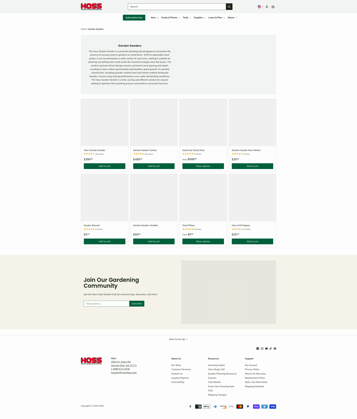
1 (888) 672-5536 (120, 368)
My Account (251, 365)
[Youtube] (266, 348)
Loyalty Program (180, 377)
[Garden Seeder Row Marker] (252, 122)
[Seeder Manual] (104, 197)
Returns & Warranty (255, 373)
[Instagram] (262, 348)
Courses (212, 377)
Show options (196, 167)
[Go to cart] (273, 6)
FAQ (210, 390)
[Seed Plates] (203, 197)
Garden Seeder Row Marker (246, 150)
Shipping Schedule (254, 386)
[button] (261, 6)
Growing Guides (216, 365)
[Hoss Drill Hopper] (252, 197)
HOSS (101, 406)
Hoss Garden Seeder (94, 150)
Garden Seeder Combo (145, 150)
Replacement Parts (255, 377)
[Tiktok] (270, 348)
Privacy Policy (252, 369)
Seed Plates (188, 225)
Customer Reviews (181, 369)
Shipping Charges (217, 394)
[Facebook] (258, 348)
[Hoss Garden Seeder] (104, 122)
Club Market (214, 382)
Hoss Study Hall (216, 369)
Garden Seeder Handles (145, 225)
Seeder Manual (92, 225)
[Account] (267, 6)
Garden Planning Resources (222, 373)
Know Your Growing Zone (221, 386)
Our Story (176, 365)
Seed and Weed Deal (193, 150)
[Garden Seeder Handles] (154, 197)
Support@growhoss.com (124, 372)
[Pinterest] (275, 348)
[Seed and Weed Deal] (203, 122)
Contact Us (177, 373)
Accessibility (177, 382)
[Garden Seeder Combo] (154, 122)
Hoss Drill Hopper (241, 225)
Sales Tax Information (256, 382)
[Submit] (229, 6)
